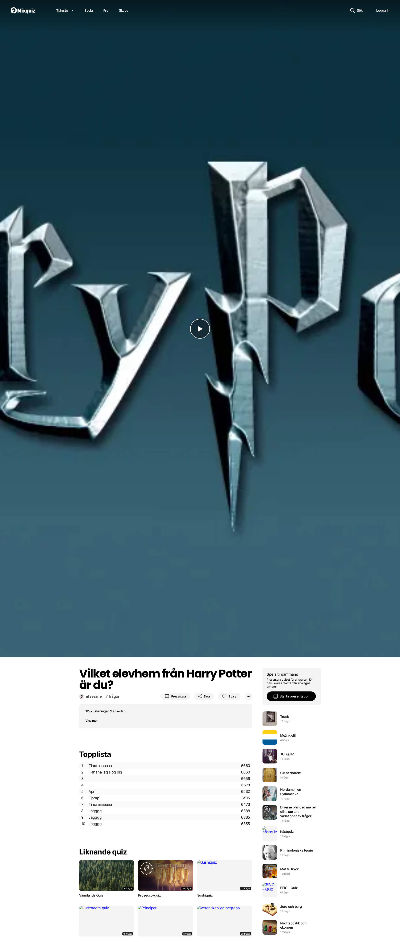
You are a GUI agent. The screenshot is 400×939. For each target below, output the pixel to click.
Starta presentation (295, 696)
